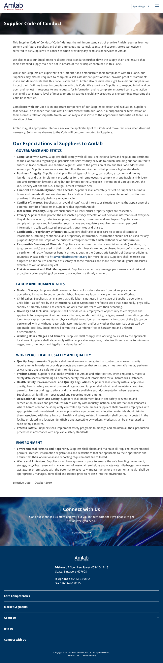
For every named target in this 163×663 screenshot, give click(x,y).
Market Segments (16, 606)
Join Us (8, 628)
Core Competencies (17, 596)
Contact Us (79, 532)
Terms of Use (73, 655)
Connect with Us (15, 639)
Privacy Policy (89, 655)
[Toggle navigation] (157, 6)
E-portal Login (139, 6)
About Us (10, 617)
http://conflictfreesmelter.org (68, 256)
